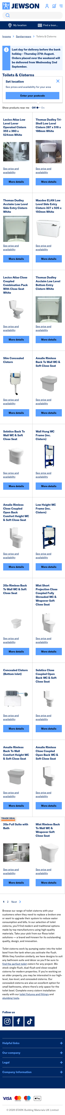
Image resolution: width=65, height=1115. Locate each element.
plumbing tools (10, 998)
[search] (32, 15)
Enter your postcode (32, 95)
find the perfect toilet (14, 963)
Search (7, 15)
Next (14, 901)
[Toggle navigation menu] (61, 6)
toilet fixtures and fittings (34, 994)
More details (16, 181)
